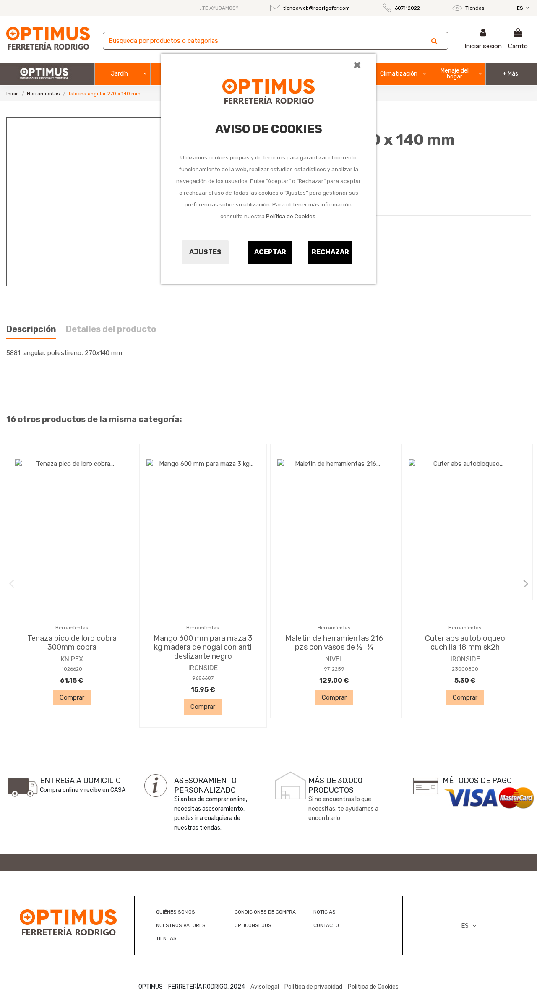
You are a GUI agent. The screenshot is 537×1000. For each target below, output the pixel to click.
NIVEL (334, 659)
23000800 (465, 669)
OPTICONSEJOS (253, 925)
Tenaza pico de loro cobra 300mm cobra (72, 643)
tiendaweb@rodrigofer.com (316, 8)
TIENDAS (166, 938)
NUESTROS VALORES (181, 925)
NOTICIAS (324, 912)
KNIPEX (72, 659)
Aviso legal (264, 986)
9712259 (334, 669)
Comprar (72, 697)
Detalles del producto (111, 329)
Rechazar (330, 252)
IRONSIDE (203, 668)
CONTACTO (326, 925)
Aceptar (270, 252)
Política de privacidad (313, 986)
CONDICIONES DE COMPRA (265, 912)
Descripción (31, 329)
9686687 (203, 678)
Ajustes (205, 252)
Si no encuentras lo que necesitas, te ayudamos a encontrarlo (343, 809)
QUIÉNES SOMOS (175, 912)
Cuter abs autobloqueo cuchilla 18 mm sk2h (465, 643)
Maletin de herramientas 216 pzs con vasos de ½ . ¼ (334, 643)
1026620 (72, 669)
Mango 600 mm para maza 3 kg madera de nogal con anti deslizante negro (203, 647)
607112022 (407, 8)
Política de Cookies (290, 216)
